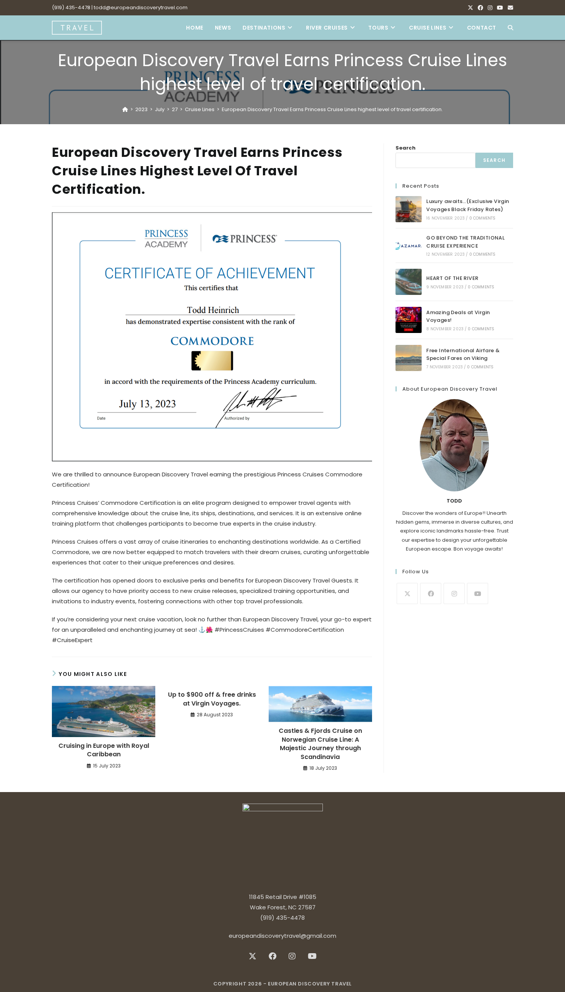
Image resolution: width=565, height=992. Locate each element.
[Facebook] (480, 8)
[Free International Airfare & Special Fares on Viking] (409, 358)
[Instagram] (490, 8)
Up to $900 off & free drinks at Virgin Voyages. (212, 699)
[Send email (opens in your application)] (509, 8)
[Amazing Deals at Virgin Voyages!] (409, 320)
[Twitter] (407, 593)
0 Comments (482, 218)
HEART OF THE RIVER (452, 278)
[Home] (125, 109)
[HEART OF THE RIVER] (409, 282)
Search (405, 147)
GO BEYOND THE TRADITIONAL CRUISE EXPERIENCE (465, 242)
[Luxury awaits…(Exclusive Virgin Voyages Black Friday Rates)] (409, 209)
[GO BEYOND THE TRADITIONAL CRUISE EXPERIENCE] (409, 245)
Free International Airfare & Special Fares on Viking (463, 354)
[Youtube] (500, 8)
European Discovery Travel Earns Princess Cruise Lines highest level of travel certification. (332, 109)
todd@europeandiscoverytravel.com (141, 7)
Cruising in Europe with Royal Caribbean (103, 750)
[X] (470, 8)
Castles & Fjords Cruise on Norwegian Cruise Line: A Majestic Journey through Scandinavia (320, 744)
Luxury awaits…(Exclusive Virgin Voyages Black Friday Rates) (467, 205)
